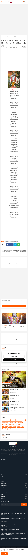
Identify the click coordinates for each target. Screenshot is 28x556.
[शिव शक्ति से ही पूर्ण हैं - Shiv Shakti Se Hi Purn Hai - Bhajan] (5, 391)
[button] (23, 1)
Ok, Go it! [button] (4, 553)
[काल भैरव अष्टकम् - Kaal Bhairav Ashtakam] (5, 403)
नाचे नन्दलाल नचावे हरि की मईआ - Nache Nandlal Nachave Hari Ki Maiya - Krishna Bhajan (13, 534)
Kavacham (20, 422)
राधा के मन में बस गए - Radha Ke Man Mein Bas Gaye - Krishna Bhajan (13, 539)
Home (2, 36)
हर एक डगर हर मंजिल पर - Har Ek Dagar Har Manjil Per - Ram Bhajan (13, 524)
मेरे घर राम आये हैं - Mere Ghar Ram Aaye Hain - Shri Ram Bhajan (17, 396)
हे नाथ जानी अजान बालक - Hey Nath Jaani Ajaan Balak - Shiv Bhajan (17, 408)
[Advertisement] (14, 19)
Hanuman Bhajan (13, 422)
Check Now (3, 550)
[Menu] (2, 2)
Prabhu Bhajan (11, 424)
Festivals (23, 420)
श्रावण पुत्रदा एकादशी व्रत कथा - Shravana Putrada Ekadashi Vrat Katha (13, 327)
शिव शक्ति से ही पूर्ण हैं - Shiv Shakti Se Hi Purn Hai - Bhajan (18, 390)
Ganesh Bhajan (5, 422)
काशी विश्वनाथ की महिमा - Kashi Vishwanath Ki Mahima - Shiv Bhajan (13, 519)
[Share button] (21, 244)
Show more (24, 258)
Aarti (3, 420)
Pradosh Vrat (18, 424)
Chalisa (13, 420)
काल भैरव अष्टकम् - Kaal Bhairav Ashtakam (18, 401)
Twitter (15, 244)
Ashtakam (8, 420)
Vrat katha (4, 428)
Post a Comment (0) (14, 306)
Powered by (11, 363)
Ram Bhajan (4, 426)
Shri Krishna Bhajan (8, 36)
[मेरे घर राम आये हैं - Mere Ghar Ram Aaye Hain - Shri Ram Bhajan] (5, 397)
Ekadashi (18, 420)
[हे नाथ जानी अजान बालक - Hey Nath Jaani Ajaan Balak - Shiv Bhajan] (5, 409)
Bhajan (7, 241)
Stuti (23, 426)
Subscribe (14, 359)
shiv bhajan (10, 428)
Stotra (18, 426)
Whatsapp (18, 244)
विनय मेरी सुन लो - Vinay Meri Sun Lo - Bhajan (10, 529)
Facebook (10, 244)
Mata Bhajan (4, 424)
